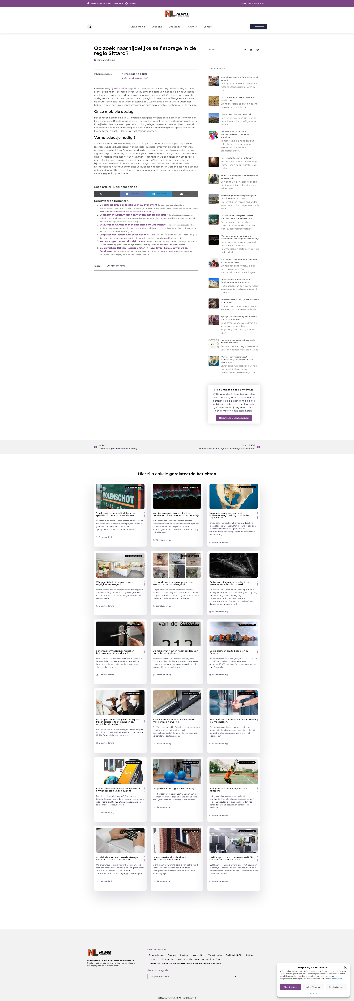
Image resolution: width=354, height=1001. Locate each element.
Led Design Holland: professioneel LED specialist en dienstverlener (231, 858)
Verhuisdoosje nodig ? (136, 78)
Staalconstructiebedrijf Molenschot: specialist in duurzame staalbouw (116, 514)
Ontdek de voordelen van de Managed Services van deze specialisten (118, 858)
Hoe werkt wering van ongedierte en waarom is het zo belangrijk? (173, 583)
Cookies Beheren (336, 987)
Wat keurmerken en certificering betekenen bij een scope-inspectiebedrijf (176, 514)
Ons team (174, 26)
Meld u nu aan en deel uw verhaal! (233, 389)
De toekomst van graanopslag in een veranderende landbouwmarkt (230, 583)
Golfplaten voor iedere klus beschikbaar (123, 234)
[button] (345, 967)
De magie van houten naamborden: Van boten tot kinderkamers (175, 652)
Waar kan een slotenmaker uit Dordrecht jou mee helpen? (232, 720)
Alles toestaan (290, 987)
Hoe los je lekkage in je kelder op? (237, 158)
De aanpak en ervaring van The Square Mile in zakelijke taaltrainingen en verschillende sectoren (118, 721)
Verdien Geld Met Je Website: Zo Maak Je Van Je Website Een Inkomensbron (185, 963)
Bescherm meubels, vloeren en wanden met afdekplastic (133, 214)
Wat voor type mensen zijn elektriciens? (123, 241)
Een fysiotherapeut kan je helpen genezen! (228, 789)
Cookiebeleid (312, 993)
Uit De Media (137, 26)
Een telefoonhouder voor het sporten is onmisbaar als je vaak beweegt (118, 789)
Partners (192, 26)
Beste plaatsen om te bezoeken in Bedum (228, 652)
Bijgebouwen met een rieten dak (236, 114)
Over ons (157, 26)
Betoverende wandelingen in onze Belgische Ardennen (132, 224)
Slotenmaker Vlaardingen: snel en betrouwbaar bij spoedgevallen (115, 652)
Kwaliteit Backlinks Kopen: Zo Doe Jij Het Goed (199, 959)
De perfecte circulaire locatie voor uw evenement (128, 205)
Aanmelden (198, 955)
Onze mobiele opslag (136, 73)
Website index (215, 955)
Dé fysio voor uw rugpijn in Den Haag (174, 788)
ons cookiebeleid (335, 979)
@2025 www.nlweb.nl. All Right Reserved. (177, 998)
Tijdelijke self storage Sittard (125, 88)
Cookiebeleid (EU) (234, 955)
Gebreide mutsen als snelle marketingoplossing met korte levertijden (235, 134)
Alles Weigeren (313, 987)
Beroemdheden (156, 955)
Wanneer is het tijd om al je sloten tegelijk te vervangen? (115, 583)
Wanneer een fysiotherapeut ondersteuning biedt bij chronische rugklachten (237, 359)
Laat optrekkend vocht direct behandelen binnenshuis (169, 858)
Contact (208, 26)
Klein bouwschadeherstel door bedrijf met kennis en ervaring (174, 720)
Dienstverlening (106, 60)
